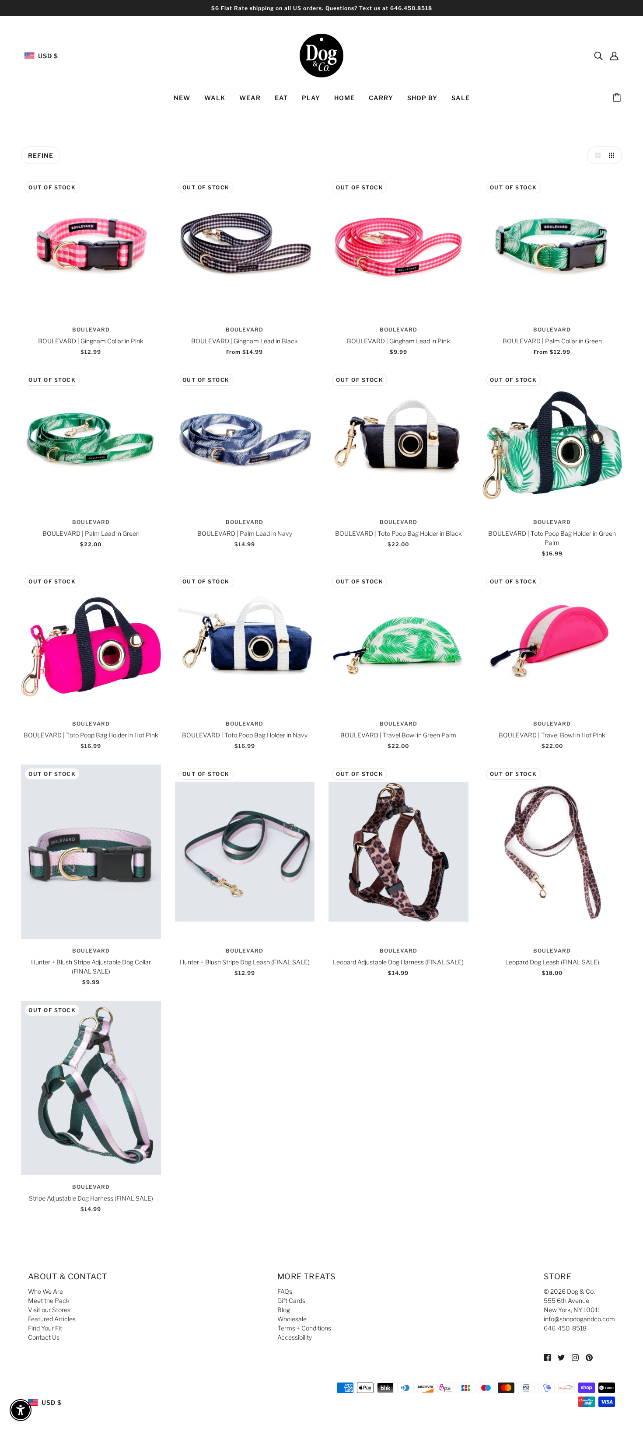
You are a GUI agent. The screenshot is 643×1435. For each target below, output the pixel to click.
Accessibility (294, 1337)
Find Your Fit (45, 1328)
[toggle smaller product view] (613, 155)
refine (40, 155)
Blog (283, 1309)
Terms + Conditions (304, 1328)
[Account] (614, 55)
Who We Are (45, 1291)
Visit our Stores (49, 1309)
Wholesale (292, 1319)
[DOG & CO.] (321, 55)
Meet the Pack (49, 1300)
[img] (598, 55)
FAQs (284, 1291)
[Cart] (618, 98)
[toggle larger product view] (596, 155)
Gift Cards (291, 1300)
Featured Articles (52, 1319)
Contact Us (43, 1337)
